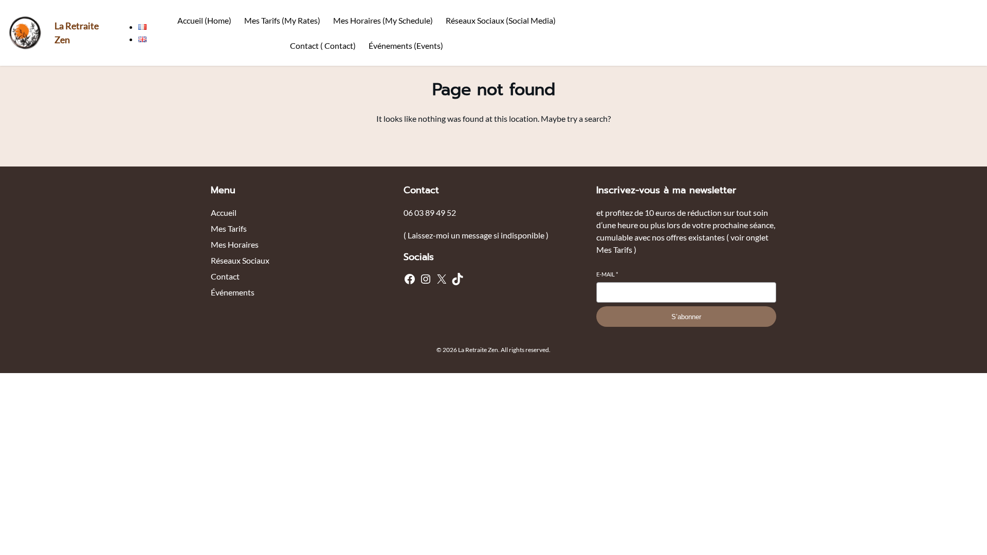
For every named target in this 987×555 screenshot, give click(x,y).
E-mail (607, 274)
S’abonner (686, 317)
